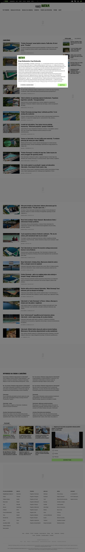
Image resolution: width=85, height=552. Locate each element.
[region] (42, 71)
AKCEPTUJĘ (62, 85)
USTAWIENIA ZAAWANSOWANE (27, 84)
